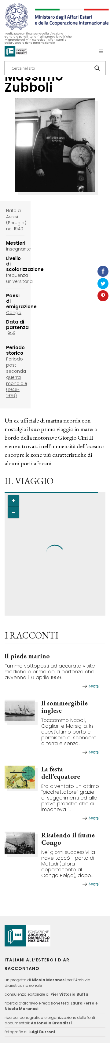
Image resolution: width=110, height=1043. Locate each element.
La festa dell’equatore (60, 773)
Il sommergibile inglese (64, 707)
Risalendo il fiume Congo (68, 839)
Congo (13, 312)
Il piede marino (27, 656)
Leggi (94, 686)
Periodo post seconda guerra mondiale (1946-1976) (16, 377)
